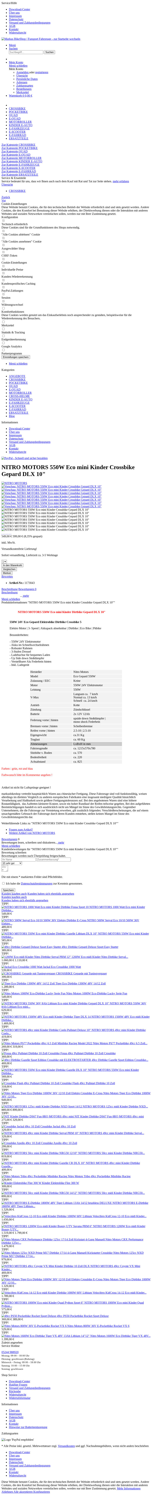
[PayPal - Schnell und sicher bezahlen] (24, 458)
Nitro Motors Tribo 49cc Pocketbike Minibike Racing (99, 1176)
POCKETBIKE (18, 382)
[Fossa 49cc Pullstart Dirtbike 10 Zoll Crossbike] (30, 1053)
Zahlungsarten (24, 85)
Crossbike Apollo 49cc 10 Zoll (59, 1143)
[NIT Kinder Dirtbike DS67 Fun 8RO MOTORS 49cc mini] (38, 1116)
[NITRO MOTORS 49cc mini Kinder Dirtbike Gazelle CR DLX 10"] (43, 1163)
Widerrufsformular (19, 1398)
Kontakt (13, 29)
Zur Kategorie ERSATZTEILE (19, 174)
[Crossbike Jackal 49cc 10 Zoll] (20, 1126)
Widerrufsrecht (17, 32)
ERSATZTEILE (18, 412)
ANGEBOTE (17, 376)
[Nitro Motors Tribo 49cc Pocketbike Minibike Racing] (34, 1176)
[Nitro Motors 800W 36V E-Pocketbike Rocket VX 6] (34, 1325)
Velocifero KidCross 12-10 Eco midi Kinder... (119, 1216)
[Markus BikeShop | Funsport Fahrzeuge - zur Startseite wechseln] (40, 38)
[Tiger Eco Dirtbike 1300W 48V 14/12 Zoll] (28, 983)
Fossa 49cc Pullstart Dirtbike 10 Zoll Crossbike (88, 1053)
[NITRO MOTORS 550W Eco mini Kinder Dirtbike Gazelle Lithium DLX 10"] (49, 933)
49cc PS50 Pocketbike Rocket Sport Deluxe (83, 1315)
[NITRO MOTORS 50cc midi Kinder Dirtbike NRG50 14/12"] (39, 1192)
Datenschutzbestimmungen (36, 883)
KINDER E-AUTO (20, 399)
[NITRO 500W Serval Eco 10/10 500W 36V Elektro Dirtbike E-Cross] (44, 920)
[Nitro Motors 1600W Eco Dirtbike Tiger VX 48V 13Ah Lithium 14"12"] (45, 1335)
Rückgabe (15, 1391)
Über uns (14, 12)
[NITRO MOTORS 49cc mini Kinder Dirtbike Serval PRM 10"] (40, 1133)
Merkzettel (22, 92)
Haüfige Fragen (18, 1384)
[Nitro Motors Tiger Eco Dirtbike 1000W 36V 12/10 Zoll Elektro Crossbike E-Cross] (52, 1093)
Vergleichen (9, 569)
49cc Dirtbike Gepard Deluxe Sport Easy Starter (90, 946)
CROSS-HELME (19, 396)
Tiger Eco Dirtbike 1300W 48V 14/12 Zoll (80, 983)
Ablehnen (7, 1491)
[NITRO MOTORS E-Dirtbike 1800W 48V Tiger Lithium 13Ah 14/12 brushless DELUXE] (57, 1202)
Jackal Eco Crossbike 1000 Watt (62, 966)
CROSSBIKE (17, 379)
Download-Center (19, 9)
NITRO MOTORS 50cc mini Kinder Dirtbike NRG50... (111, 1153)
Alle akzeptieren (23, 1491)
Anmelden (22, 72)
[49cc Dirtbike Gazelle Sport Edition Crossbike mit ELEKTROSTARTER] (46, 1059)
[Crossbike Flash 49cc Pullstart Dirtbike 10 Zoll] (30, 1083)
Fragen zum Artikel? (21, 829)
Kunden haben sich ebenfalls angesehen (50, 893)
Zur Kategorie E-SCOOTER (18, 168)
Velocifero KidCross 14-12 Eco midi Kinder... (119, 1292)
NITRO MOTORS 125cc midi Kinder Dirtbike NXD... (115, 1106)
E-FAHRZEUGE (19, 402)
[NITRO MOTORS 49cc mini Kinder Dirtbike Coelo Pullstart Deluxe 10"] (46, 1030)
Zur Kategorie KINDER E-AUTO (21, 161)
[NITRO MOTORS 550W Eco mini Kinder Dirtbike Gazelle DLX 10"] (44, 1069)
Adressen (21, 82)
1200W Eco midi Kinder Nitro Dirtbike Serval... (100, 956)
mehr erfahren (121, 181)
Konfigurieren (41, 1491)
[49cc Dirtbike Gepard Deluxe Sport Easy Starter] (31, 946)
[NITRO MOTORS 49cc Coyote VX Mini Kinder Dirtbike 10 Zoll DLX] (45, 1266)
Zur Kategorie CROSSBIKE (18, 144)
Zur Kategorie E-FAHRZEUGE (20, 164)
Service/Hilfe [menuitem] (25, 17)
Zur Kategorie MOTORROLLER (21, 158)
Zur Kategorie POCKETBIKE (19, 148)
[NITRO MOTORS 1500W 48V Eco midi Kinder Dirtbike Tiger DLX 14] (46, 1016)
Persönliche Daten (27, 79)
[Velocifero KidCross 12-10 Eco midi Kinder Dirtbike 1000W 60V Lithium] (47, 1216)
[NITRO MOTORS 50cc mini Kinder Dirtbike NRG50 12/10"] (39, 1153)
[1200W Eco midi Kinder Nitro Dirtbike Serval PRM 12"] (36, 956)
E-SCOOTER (17, 406)
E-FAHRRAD (17, 409)
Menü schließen (18, 65)
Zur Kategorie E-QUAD (15, 154)
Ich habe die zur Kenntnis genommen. (44, 883)
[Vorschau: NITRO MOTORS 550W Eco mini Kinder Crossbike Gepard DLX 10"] (51, 486)
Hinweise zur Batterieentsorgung (28, 1427)
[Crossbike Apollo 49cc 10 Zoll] (21, 1143)
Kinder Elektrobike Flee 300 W (60, 1183)
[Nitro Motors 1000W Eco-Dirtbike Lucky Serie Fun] (33, 993)
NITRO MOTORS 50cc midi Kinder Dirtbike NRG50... (111, 1192)
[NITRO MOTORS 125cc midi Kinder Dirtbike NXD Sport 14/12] (42, 1106)
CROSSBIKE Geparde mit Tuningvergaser (81, 973)
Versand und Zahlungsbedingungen (29, 22)
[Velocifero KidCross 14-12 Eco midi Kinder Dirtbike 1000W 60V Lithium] (47, 1292)
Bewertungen (27, 589)
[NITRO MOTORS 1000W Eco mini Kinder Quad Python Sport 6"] (42, 1302)
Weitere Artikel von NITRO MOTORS (32, 832)
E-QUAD (15, 389)
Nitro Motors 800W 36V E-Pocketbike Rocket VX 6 (98, 1325)
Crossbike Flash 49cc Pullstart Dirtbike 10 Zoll (87, 1083)
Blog (12, 416)
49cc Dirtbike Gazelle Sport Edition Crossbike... (120, 1059)
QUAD (13, 386)
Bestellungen (24, 89)
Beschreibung (9, 589)
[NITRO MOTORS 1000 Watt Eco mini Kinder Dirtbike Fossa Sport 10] (45, 907)
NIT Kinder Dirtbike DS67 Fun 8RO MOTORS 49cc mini (109, 1116)
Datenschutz (16, 19)
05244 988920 (10, 1352)
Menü (12, 45)
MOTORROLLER (20, 392)
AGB (12, 26)
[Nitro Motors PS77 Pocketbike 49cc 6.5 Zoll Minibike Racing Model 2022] (47, 1043)
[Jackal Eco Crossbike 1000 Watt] (22, 966)
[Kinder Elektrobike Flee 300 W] (21, 1183)
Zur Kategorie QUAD (14, 151)
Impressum (15, 16)
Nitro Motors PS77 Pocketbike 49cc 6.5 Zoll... (120, 1043)
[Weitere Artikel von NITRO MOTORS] (14, 483)
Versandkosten (66, 1446)
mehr (25, 595)
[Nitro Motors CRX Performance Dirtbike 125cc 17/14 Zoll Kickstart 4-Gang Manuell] (53, 1239)
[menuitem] (80, 9)
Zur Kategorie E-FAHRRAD (18, 171)
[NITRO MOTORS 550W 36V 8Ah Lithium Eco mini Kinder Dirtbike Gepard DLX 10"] (55, 1003)
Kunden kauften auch (14, 893)
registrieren (41, 72)
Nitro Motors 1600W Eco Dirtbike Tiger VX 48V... (120, 1335)
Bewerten (7, 576)
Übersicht (22, 75)
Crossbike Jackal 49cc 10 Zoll (58, 1126)
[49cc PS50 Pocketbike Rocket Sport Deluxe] (29, 1315)
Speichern (8, 890)
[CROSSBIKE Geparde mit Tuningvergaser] (28, 973)
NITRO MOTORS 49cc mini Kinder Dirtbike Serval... (112, 1133)
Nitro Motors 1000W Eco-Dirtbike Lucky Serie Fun (96, 993)
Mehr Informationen (129, 1488)
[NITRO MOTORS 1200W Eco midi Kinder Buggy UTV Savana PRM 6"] (47, 1226)
